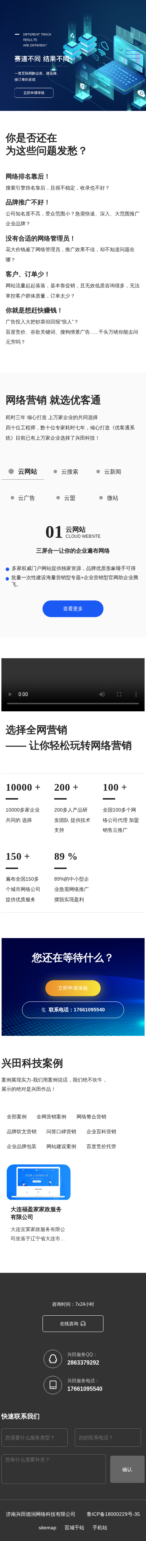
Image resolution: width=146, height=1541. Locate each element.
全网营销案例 (51, 1116)
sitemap (47, 1527)
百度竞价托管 (101, 1146)
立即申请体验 (73, 988)
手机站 (99, 1527)
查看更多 (73, 608)
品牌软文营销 (21, 1131)
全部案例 (17, 1116)
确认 (127, 1469)
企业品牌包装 (21, 1146)
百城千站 (74, 1527)
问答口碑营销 (61, 1131)
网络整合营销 (91, 1116)
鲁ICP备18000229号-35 (113, 1514)
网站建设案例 (61, 1146)
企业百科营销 (101, 1131)
